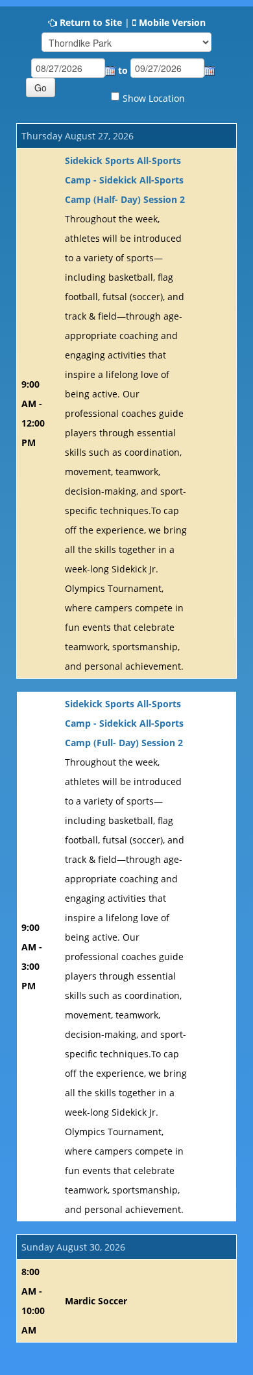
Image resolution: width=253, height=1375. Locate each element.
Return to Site (91, 22)
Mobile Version (172, 22)
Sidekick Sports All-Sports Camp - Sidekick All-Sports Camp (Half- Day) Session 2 (125, 180)
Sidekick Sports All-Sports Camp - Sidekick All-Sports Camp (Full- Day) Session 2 (124, 723)
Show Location (154, 98)
